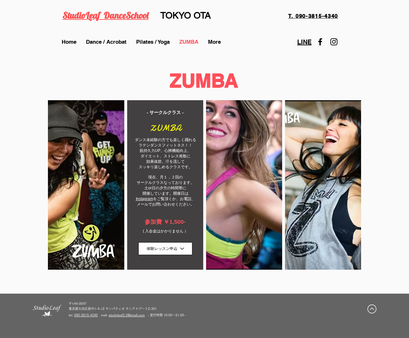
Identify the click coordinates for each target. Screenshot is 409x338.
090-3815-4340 (86, 315)
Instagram (144, 199)
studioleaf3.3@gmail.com (127, 315)
